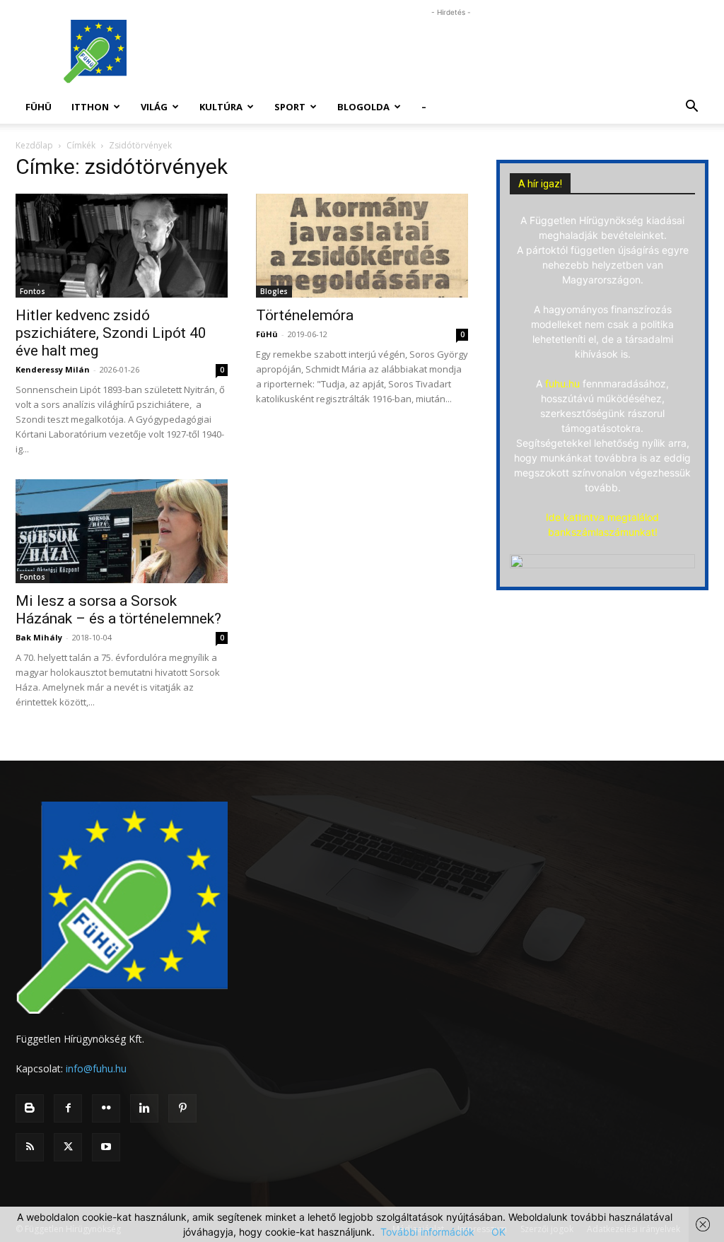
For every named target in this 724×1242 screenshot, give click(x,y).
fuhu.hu (562, 383)
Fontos (32, 291)
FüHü (38, 106)
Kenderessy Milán (53, 369)
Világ (154, 106)
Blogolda (363, 106)
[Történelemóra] (362, 246)
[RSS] (30, 1147)
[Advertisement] (451, 51)
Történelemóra (305, 315)
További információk (427, 1232)
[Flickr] (106, 1108)
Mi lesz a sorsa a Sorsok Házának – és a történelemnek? (118, 609)
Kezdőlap (34, 145)
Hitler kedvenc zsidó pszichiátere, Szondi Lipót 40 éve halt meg (111, 333)
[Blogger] (30, 1108)
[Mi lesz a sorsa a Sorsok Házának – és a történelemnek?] (122, 531)
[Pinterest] (182, 1108)
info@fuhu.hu (96, 1068)
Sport (289, 106)
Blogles (274, 291)
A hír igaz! (540, 183)
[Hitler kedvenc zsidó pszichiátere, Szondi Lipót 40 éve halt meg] (122, 246)
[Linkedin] (144, 1108)
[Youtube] (106, 1147)
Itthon (90, 106)
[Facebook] (68, 1108)
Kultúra (221, 106)
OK (498, 1232)
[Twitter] (68, 1147)
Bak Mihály (39, 637)
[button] (691, 108)
